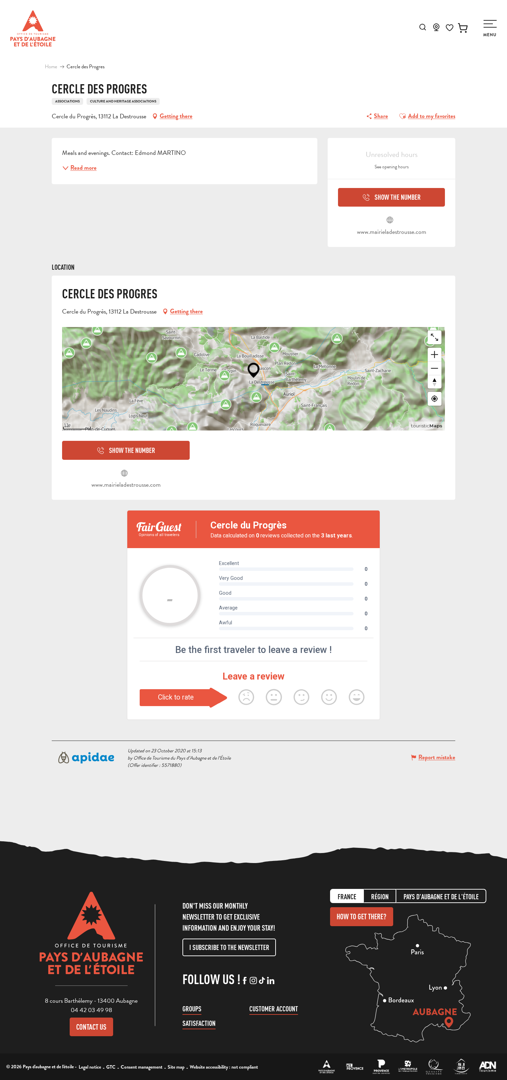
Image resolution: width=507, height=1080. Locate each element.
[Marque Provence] (381, 1067)
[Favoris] (450, 28)
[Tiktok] (262, 981)
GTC (111, 1066)
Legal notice (90, 1066)
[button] (423, 27)
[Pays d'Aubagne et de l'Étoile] (33, 28)
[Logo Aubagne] (91, 938)
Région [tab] (380, 897)
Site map (176, 1066)
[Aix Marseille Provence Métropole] (408, 1067)
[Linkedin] (270, 981)
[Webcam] (436, 29)
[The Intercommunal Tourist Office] (326, 1067)
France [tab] (347, 897)
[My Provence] (355, 1067)
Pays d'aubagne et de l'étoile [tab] (441, 897)
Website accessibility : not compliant (224, 1066)
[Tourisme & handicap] (461, 1067)
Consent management (141, 1066)
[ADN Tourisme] (487, 1067)
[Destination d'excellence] (434, 1067)
